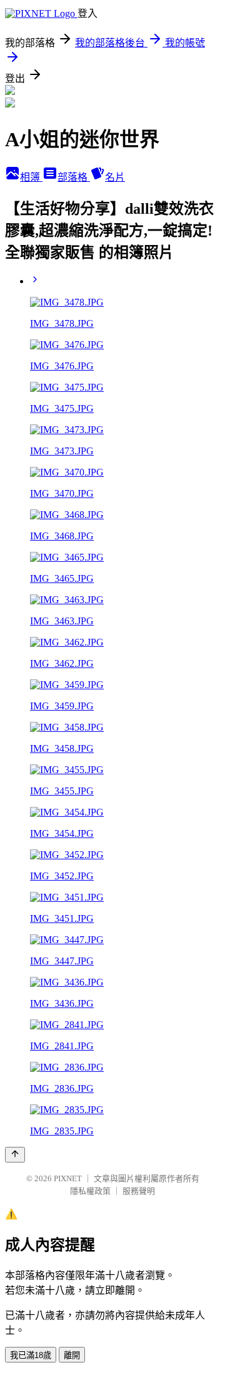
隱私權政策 (90, 1191)
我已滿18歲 (30, 1355)
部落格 (74, 177)
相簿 (31, 177)
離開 (72, 1355)
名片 (115, 177)
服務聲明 (138, 1191)
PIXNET (68, 1178)
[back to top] (15, 1154)
